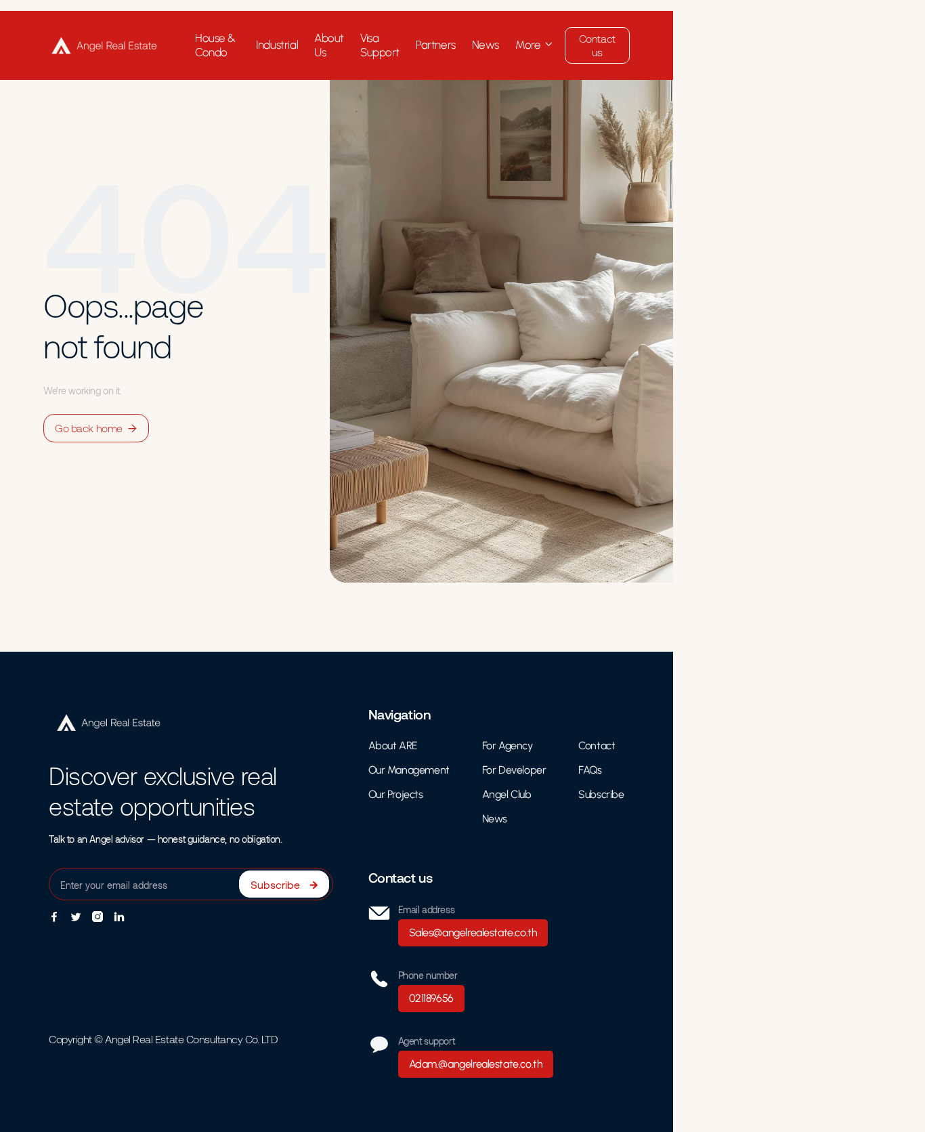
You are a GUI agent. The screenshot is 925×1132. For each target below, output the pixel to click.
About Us (329, 45)
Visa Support (380, 45)
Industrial (277, 44)
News (485, 44)
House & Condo (215, 45)
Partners (436, 44)
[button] (534, 45)
